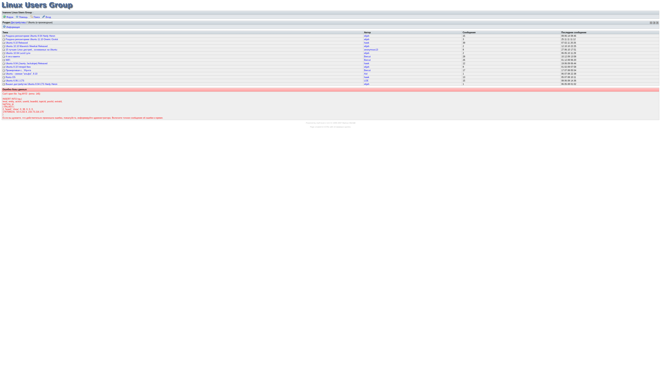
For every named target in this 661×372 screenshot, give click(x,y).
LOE (366, 80)
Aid (365, 73)
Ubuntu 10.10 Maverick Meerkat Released (26, 46)
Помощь (23, 17)
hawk (366, 42)
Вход (48, 17)
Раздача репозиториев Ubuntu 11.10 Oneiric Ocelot (31, 39)
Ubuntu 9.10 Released (16, 42)
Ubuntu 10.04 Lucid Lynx (17, 53)
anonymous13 (371, 49)
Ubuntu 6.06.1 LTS (14, 80)
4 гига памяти (12, 56)
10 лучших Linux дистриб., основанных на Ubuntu (31, 49)
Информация (13, 27)
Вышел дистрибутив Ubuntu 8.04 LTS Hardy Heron (31, 84)
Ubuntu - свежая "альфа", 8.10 (21, 73)
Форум (9, 17)
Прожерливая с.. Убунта (18, 70)
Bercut (367, 56)
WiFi (7, 60)
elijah (366, 36)
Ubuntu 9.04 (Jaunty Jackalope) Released (26, 63)
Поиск (36, 17)
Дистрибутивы (18, 22)
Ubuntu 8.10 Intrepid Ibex (18, 67)
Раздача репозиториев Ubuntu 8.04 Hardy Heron (30, 36)
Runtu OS (10, 77)
